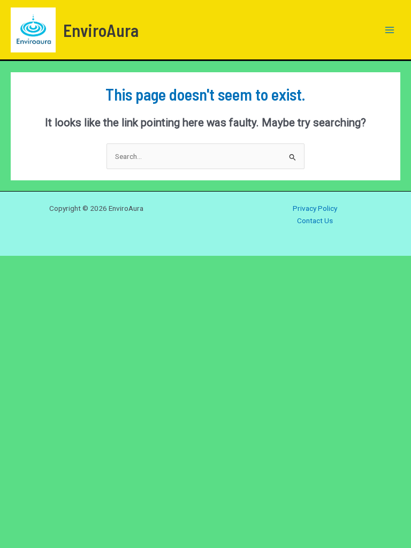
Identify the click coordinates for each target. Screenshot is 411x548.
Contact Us (315, 220)
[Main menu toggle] (390, 30)
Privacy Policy (315, 208)
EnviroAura (101, 30)
